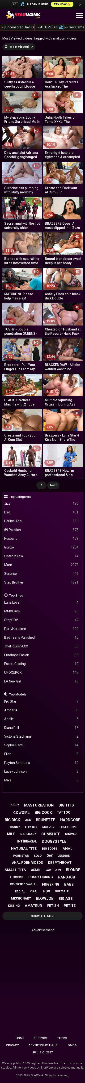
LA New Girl (41, 681)
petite (70, 906)
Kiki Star (41, 701)
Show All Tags (42, 916)
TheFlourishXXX (41, 646)
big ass (66, 898)
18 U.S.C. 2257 (42, 1052)
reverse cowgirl (23, 884)
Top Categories (20, 497)
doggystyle (54, 841)
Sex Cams (74, 27)
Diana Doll (41, 728)
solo (38, 855)
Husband (41, 538)
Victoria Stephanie (41, 736)
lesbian (64, 855)
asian (36, 870)
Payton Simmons (41, 763)
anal (67, 849)
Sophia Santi (41, 745)
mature (48, 827)
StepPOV (41, 620)
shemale (62, 891)
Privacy (12, 1045)
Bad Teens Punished (41, 637)
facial (20, 891)
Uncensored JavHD (18, 27)
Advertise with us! (43, 1045)
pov (46, 891)
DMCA (72, 1045)
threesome (68, 827)
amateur (33, 906)
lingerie (16, 877)
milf (11, 834)
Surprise (41, 573)
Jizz (41, 503)
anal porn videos (27, 863)
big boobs (50, 848)
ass (28, 820)
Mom (41, 565)
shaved (70, 834)
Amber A (41, 710)
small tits (15, 870)
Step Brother (41, 582)
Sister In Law (41, 556)
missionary (21, 898)
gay (50, 855)
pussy (14, 805)
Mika (41, 780)
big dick (12, 820)
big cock (43, 812)
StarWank (37, 1075)
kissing (14, 905)
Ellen (41, 754)
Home (20, 1038)
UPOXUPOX (41, 672)
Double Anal (41, 521)
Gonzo (41, 547)
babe (69, 884)
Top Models (17, 694)
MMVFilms (41, 611)
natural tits (24, 849)
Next (53, 485)
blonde (73, 870)
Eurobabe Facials (41, 655)
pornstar (21, 855)
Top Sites (16, 595)
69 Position (41, 530)
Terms (62, 1038)
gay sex (31, 827)
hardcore (70, 820)
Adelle (41, 719)
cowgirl (21, 813)
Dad (41, 512)
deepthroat (60, 862)
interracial (27, 841)
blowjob (45, 898)
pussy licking (40, 877)
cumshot (50, 834)
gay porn (53, 870)
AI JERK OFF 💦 (49, 27)
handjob (66, 877)
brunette (45, 820)
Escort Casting (41, 664)
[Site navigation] (79, 15)
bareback (28, 834)
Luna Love (41, 602)
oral (34, 891)
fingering (50, 884)
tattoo (63, 812)
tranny (14, 827)
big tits (66, 805)
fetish (53, 906)
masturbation (39, 805)
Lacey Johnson (41, 771)
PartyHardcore (41, 629)
